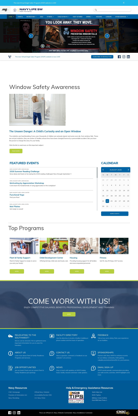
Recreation (31, 16)
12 (116, 190)
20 (120, 196)
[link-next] (107, 36)
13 (120, 190)
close (123, 2)
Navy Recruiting (13, 398)
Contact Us (63, 352)
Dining (88, 16)
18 (111, 196)
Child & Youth (62, 16)
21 (124, 196)
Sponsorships (105, 352)
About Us (20, 352)
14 (124, 190)
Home (10, 16)
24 (107, 201)
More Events (114, 214)
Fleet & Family (77, 16)
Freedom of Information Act (17, 395)
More (17, 271)
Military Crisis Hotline (99, 398)
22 (128, 196)
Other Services (120, 16)
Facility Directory (66, 335)
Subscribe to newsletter (102, 57)
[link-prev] (31, 36)
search (96, 10)
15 (128, 190)
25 (111, 201)
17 (107, 196)
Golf (41, 16)
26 (116, 201)
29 (128, 201)
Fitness (49, 16)
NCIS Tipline (96, 395)
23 (103, 201)
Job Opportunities (25, 367)
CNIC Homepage (14, 392)
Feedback (103, 335)
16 (103, 196)
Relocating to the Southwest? (25, 336)
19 (116, 196)
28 (124, 201)
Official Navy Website (41, 392)
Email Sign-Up (105, 367)
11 (111, 190)
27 (120, 201)
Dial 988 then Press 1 (99, 400)
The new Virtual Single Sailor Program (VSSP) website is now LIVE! (37, 57)
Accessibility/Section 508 (43, 395)
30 (103, 206)
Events (20, 16)
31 (107, 206)
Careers (109, 16)
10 (107, 190)
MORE (69, 314)
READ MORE (16, 151)
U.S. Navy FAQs (39, 398)
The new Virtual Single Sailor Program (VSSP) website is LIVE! (35, 3)
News (59, 367)
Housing (99, 16)
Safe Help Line (97, 392)
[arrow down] (5, 10)
